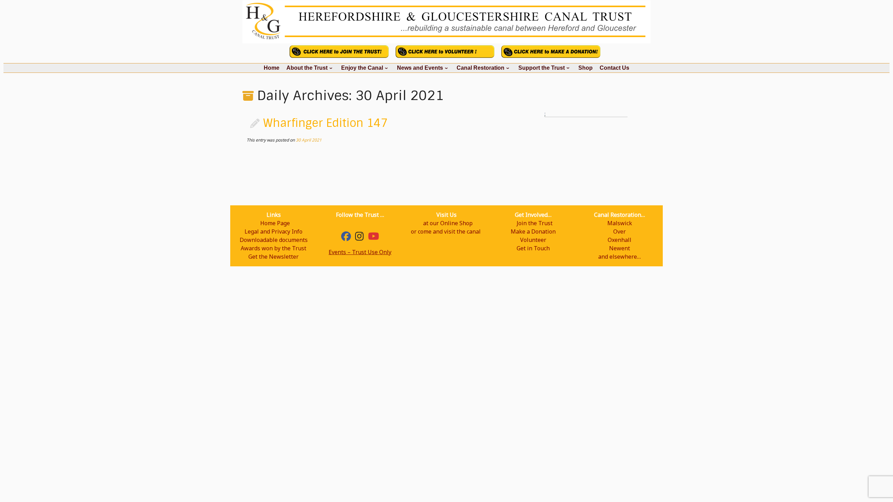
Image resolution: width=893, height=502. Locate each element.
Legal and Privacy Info (273, 231)
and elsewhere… (619, 256)
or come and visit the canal (446, 231)
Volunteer (533, 240)
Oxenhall (619, 240)
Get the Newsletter (273, 256)
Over (619, 231)
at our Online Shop (448, 223)
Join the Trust (535, 223)
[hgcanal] (359, 238)
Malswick (619, 223)
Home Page (275, 223)
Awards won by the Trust (273, 248)
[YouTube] (373, 238)
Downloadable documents (274, 240)
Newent (619, 248)
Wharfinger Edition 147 (325, 123)
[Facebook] (346, 238)
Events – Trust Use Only (360, 252)
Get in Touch (533, 248)
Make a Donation (533, 231)
